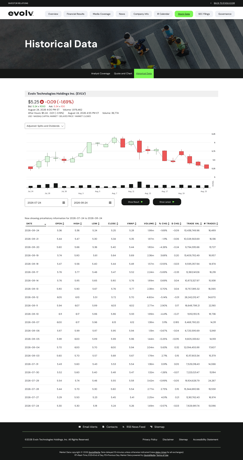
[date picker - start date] (64, 203)
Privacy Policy (150, 439)
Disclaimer (168, 439)
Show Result (133, 202)
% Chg (163, 223)
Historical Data (144, 73)
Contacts (110, 427)
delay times (160, 452)
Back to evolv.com (224, 3)
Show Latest (165, 202)
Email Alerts (88, 427)
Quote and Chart (123, 73)
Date (29, 223)
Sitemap (157, 427)
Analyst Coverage (100, 73)
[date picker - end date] (110, 203)
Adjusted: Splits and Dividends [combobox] (43, 125)
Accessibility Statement (205, 439)
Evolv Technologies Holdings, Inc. (50, 439)
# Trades (210, 223)
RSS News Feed (133, 427)
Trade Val (193, 223)
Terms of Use (162, 455)
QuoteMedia (94, 452)
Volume (149, 223)
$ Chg (175, 223)
